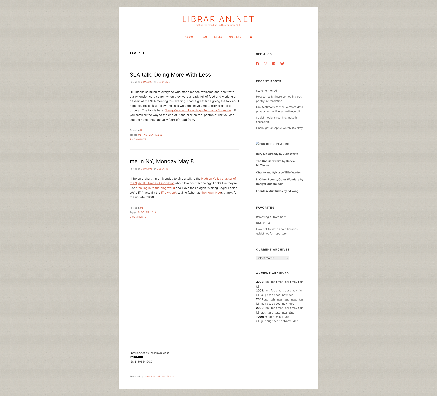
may (294, 281)
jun (301, 281)
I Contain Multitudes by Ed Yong (277, 191)
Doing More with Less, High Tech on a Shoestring (198, 110)
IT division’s (169, 192)
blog (141, 212)
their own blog (211, 192)
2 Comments (138, 139)
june (286, 316)
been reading (278, 144)
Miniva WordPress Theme (159, 376)
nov (284, 295)
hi (141, 130)
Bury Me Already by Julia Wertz (277, 154)
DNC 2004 (263, 223)
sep (271, 295)
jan (267, 281)
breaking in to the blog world (155, 188)
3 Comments (138, 217)
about (190, 37)
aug (263, 295)
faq (204, 37)
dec (290, 295)
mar (280, 281)
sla (151, 135)
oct (278, 295)
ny (145, 135)
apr (287, 281)
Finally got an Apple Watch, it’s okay (279, 128)
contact (236, 37)
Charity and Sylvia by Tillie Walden (278, 172)
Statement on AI (266, 90)
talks (218, 37)
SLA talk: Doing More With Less (170, 74)
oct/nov (286, 321)
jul (257, 286)
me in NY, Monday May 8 (162, 161)
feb (273, 281)
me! (140, 135)
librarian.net (218, 19)
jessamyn (163, 82)
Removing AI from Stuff (271, 217)
